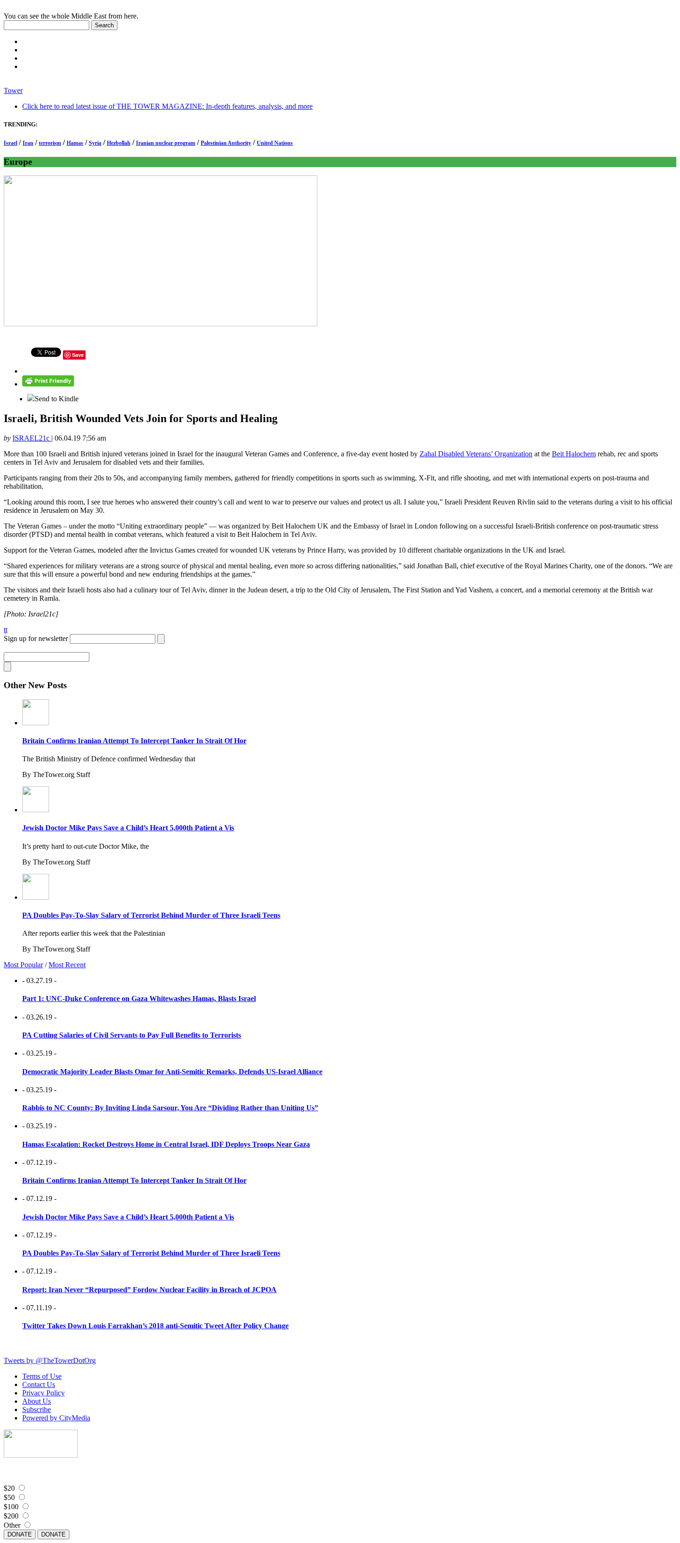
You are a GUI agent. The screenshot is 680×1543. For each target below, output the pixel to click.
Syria (95, 143)
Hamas (75, 143)
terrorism (50, 143)
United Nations (275, 143)
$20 (9, 1488)
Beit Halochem (574, 454)
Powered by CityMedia (56, 1418)
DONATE (19, 1534)
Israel (10, 143)
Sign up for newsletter (36, 638)
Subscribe (36, 1409)
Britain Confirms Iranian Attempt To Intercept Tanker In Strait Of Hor (134, 741)
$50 (9, 1497)
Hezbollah (118, 143)
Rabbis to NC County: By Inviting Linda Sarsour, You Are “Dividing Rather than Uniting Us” (170, 1108)
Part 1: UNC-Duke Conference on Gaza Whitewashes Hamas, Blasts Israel (139, 998)
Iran (28, 143)
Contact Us (38, 1384)
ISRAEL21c (31, 438)
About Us (36, 1401)
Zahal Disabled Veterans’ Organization (476, 454)
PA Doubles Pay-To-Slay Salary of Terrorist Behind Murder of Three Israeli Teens (151, 915)
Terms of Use (42, 1376)
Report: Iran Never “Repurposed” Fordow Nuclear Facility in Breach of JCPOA (149, 1290)
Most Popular (23, 965)
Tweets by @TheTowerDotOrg (50, 1360)
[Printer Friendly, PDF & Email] (48, 384)
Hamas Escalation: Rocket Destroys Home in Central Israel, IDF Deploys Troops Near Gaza (166, 1144)
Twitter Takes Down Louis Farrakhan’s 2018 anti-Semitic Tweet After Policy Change (155, 1326)
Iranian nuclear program (165, 143)
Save (78, 354)
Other (12, 1525)
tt (5, 630)
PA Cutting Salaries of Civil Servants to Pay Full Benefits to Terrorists (131, 1035)
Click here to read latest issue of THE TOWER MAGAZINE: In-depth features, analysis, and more (167, 106)
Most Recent (67, 965)
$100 (11, 1507)
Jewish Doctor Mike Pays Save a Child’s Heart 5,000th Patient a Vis (128, 828)
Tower (13, 90)
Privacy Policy (43, 1393)
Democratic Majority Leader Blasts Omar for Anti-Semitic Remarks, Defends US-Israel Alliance (172, 1072)
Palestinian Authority (226, 143)
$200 (11, 1516)
